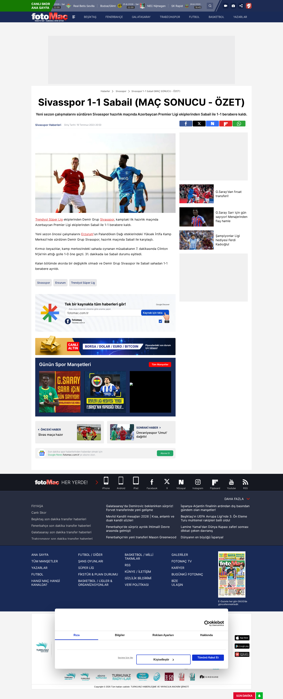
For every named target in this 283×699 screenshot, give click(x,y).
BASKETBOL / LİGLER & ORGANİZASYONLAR (95, 583)
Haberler (105, 91)
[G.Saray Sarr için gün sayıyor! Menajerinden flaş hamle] (196, 217)
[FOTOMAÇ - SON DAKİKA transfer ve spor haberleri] (49, 17)
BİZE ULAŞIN (177, 583)
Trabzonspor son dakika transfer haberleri (62, 539)
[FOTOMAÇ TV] (226, 6)
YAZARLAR (39, 568)
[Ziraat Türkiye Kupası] (249, 6)
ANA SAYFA (40, 555)
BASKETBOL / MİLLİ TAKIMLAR (139, 556)
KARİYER (178, 568)
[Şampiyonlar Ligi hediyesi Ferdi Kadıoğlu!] (196, 240)
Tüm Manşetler (160, 364)
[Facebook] (185, 123)
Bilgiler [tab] (120, 635)
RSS (128, 565)
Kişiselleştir (161, 659)
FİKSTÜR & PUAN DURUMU (98, 574)
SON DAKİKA (244, 695)
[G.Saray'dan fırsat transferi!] (196, 193)
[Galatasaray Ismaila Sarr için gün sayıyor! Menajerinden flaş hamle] (59, 391)
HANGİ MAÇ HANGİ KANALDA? (45, 583)
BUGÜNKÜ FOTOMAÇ (187, 574)
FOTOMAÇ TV (182, 561)
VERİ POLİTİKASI (137, 585)
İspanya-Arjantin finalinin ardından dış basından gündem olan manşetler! (215, 508)
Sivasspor (121, 91)
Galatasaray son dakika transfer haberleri (61, 532)
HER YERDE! (74, 482)
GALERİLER (180, 555)
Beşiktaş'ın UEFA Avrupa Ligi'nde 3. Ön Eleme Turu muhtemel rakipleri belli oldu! (214, 518)
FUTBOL (37, 574)
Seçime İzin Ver (125, 657)
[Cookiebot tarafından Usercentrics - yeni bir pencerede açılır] (207, 623)
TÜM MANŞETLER (44, 561)
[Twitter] (199, 123)
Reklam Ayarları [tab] (163, 635)
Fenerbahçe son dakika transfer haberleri (61, 526)
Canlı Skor (38, 512)
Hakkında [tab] (206, 635)
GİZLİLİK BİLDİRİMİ (138, 578)
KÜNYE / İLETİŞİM (138, 572)
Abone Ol (165, 453)
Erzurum (87, 234)
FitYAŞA (37, 506)
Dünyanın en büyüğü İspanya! (202, 537)
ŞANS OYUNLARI (90, 561)
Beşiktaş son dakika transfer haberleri (58, 519)
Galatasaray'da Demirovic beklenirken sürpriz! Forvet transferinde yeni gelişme (139, 508)
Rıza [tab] (77, 635)
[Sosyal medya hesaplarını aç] (241, 6)
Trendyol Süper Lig (49, 219)
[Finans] (105, 346)
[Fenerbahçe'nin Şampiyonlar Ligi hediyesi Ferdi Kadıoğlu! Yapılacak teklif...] (105, 391)
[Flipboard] (225, 123)
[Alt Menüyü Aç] (74, 17)
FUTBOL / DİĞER (90, 555)
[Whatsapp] (239, 123)
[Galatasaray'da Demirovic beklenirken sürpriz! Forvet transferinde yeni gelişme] (150, 391)
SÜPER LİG (86, 568)
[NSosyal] (212, 123)
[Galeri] (233, 6)
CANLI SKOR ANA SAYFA (40, 6)
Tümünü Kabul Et (208, 657)
